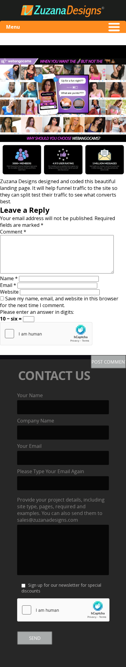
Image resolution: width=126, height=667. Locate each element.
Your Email (29, 446)
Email (8, 285)
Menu (13, 27)
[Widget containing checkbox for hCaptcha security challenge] (46, 333)
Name (9, 278)
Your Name (30, 395)
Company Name (35, 420)
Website (9, 291)
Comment (13, 231)
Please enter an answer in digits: (37, 312)
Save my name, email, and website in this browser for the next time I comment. (59, 302)
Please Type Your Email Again (50, 471)
